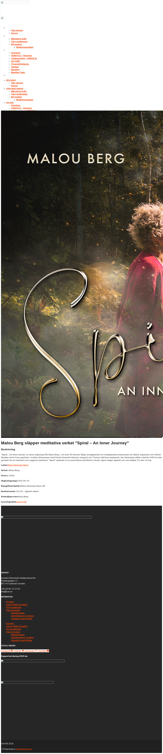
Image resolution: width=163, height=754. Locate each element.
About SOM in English (16, 605)
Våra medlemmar (14, 36)
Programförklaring (20, 64)
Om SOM (10, 50)
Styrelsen (15, 53)
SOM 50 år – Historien (21, 56)
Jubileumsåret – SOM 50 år (24, 58)
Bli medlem (16, 44)
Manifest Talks (18, 72)
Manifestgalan (18, 613)
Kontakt (10, 602)
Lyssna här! (21, 501)
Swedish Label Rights (21, 619)
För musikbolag (13, 607)
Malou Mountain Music (18, 465)
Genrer (14, 33)
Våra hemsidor (13, 610)
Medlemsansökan (24, 47)
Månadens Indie (18, 39)
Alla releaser (17, 30)
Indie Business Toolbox (22, 616)
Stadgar (15, 67)
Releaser (11, 28)
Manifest (15, 70)
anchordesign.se (24, 749)
